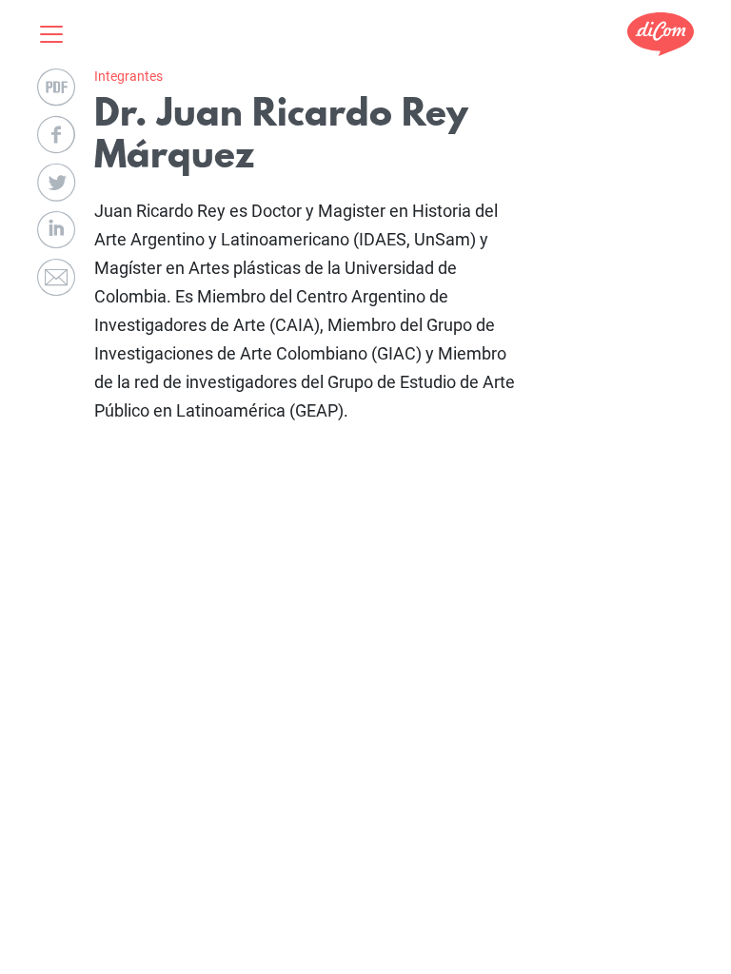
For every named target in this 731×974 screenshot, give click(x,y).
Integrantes (128, 76)
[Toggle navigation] (57, 34)
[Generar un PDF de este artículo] (56, 87)
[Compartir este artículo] (56, 135)
